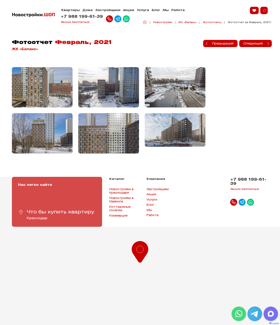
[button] (140, 251)
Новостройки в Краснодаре (121, 191)
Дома (87, 10)
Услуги (143, 10)
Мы (166, 10)
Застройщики (108, 10)
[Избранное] (254, 10)
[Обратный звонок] (109, 18)
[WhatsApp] (239, 314)
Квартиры (70, 10)
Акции (128, 10)
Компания (156, 179)
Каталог (117, 179)
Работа (178, 10)
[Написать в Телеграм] (117, 18)
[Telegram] (255, 314)
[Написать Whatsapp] (126, 18)
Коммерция (118, 215)
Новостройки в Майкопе (121, 200)
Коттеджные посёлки (120, 209)
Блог (156, 10)
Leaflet (275, 323)
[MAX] (271, 314)
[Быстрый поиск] (264, 10)
